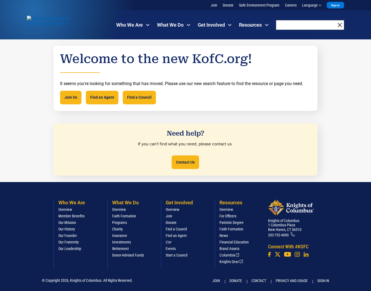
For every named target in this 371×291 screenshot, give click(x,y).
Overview (65, 209)
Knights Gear (229, 261)
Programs (119, 222)
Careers (291, 5)
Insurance (119, 235)
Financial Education (234, 242)
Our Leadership (69, 248)
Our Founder (67, 235)
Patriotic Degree (231, 222)
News (223, 235)
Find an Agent (102, 97)
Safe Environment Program (259, 5)
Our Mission (67, 222)
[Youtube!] (287, 254)
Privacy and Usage (292, 281)
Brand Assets (229, 248)
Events (171, 248)
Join (214, 5)
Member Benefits (71, 216)
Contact (258, 281)
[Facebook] (269, 254)
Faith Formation (124, 216)
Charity (117, 229)
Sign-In (323, 281)
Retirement (120, 248)
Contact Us (185, 162)
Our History (66, 229)
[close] (340, 25)
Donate (228, 5)
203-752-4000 (278, 235)
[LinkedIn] (306, 254)
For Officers (227, 216)
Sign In (335, 5)
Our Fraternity (68, 242)
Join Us (70, 97)
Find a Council (139, 97)
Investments (121, 242)
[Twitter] (277, 254)
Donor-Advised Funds (128, 255)
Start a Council (176, 255)
